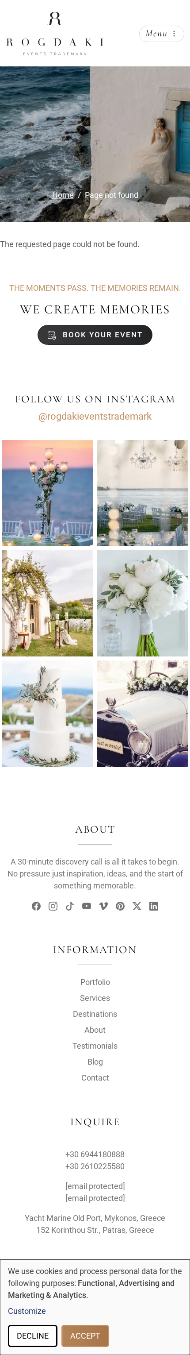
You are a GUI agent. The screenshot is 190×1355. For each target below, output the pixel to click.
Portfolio (95, 982)
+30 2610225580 (95, 1166)
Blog (95, 1061)
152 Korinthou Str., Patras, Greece (95, 1230)
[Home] (54, 19)
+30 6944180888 (95, 1154)
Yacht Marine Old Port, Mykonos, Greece (95, 1218)
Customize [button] (27, 1311)
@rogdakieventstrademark (95, 416)
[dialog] (95, 1307)
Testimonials (95, 1045)
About (95, 1030)
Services (95, 998)
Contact (95, 1077)
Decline (33, 1335)
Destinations (95, 1014)
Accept (85, 1335)
